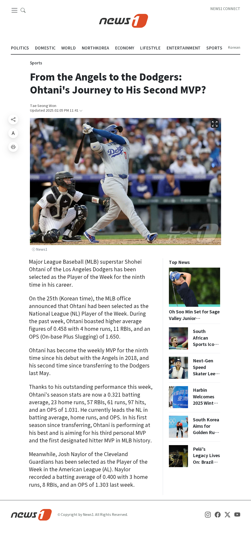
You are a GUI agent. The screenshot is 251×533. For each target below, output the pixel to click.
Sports (36, 63)
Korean (234, 47)
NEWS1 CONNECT (225, 9)
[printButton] (13, 147)
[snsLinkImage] (208, 514)
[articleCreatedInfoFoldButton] (81, 110)
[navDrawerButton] (14, 10)
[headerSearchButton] (23, 10)
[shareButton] (13, 119)
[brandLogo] (123, 20)
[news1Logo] (31, 514)
